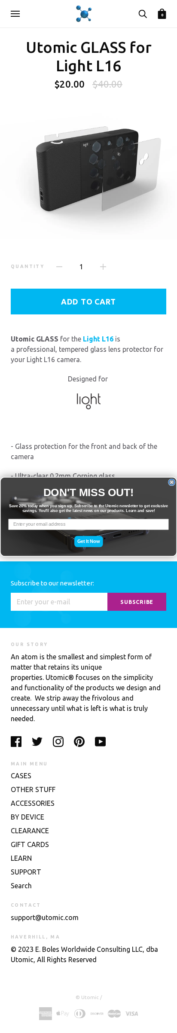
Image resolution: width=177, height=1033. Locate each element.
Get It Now (88, 541)
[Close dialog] (172, 482)
